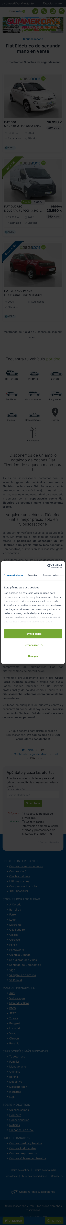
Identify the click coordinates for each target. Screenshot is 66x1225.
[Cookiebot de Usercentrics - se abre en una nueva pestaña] (47, 566)
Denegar (33, 656)
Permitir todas (33, 633)
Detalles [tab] (33, 575)
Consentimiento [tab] (13, 575)
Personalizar (31, 644)
